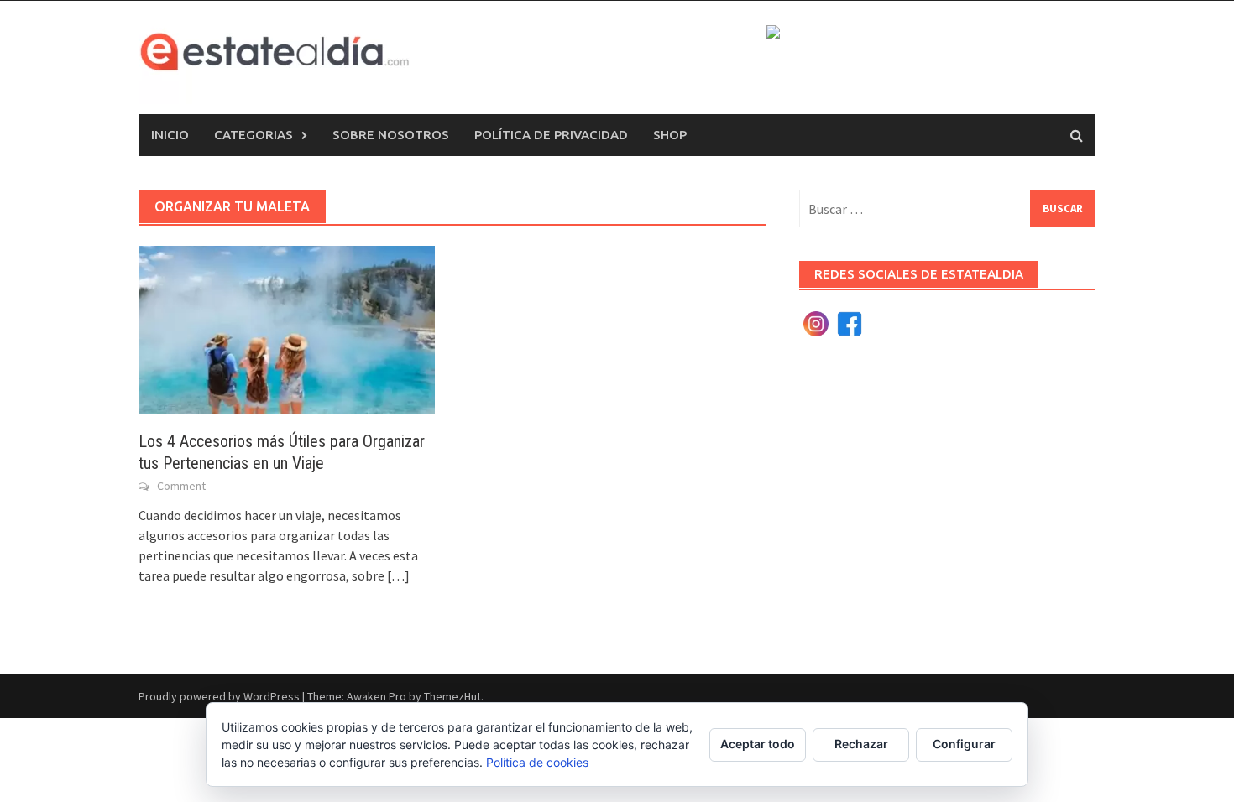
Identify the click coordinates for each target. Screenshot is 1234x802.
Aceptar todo (757, 744)
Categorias (253, 135)
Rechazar (861, 744)
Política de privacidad (551, 135)
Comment (181, 485)
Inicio (170, 135)
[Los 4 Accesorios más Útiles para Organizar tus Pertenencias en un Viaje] (287, 328)
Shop (670, 135)
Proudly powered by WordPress (219, 696)
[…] (397, 575)
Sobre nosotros (390, 135)
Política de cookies (537, 762)
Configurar (964, 744)
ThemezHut (452, 696)
